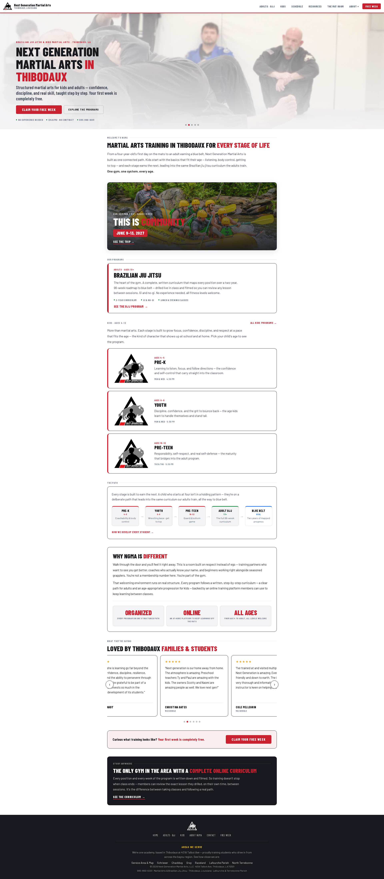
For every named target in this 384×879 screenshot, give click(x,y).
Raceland (200, 862)
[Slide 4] (195, 125)
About (354, 6)
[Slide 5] (198, 125)
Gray (189, 862)
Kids (283, 6)
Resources (315, 6)
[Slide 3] (192, 125)
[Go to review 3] (190, 722)
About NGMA (196, 835)
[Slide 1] (186, 125)
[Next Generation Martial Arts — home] (7, 6)
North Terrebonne (242, 862)
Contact (211, 835)
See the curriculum (129, 797)
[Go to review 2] (187, 722)
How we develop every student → (133, 532)
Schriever (162, 862)
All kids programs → (263, 322)
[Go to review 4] (193, 722)
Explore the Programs (83, 109)
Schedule (297, 6)
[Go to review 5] (196, 722)
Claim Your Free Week (39, 110)
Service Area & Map (142, 862)
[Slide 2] (189, 125)
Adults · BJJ (267, 6)
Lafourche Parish (219, 862)
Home (155, 835)
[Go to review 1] (184, 722)
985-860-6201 (144, 870)
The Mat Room (335, 6)
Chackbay (177, 862)
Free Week (371, 6)
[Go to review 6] (199, 722)
